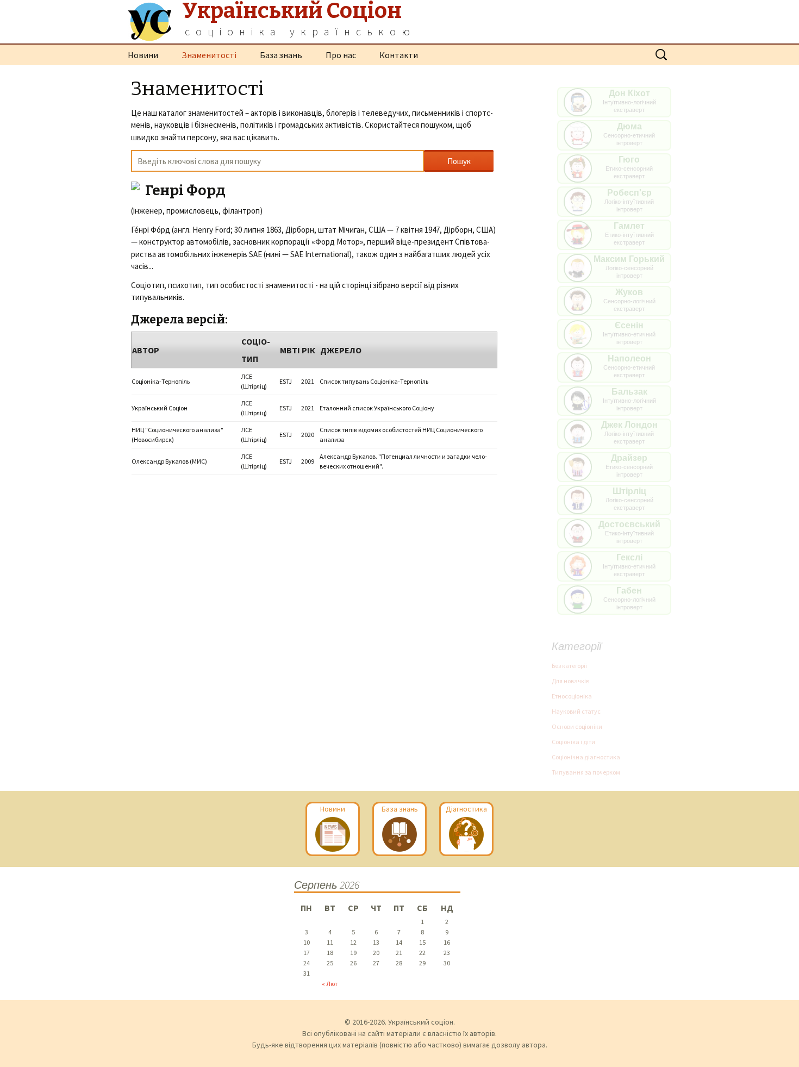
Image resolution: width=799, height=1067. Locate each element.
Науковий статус (576, 711)
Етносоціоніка (572, 696)
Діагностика (466, 809)
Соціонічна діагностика (586, 757)
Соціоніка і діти (573, 742)
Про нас (341, 54)
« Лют (330, 983)
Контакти (398, 54)
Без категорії (569, 666)
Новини (143, 54)
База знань (281, 54)
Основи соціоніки (577, 726)
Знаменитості (209, 54)
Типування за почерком (586, 772)
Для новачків (570, 681)
